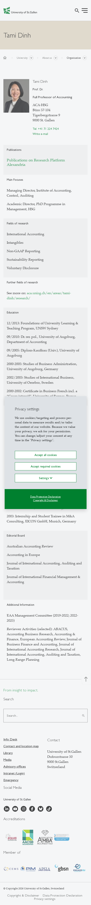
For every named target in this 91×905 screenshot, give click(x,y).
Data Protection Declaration (45, 496)
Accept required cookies (46, 466)
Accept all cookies (45, 454)
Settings (44, 478)
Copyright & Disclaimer (45, 500)
